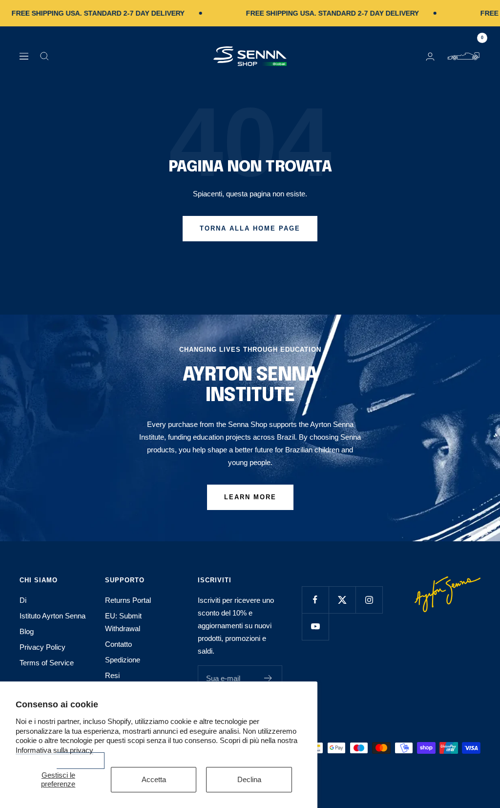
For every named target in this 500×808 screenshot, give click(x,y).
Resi (112, 675)
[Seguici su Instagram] (368, 599)
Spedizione (122, 660)
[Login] (430, 56)
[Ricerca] (44, 56)
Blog (27, 631)
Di (23, 600)
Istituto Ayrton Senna (52, 616)
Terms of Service (47, 663)
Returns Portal (128, 600)
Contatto (118, 644)
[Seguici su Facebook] (315, 599)
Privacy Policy (42, 647)
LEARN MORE (250, 497)
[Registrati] (268, 678)
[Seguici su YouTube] (315, 626)
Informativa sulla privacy (54, 750)
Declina (249, 779)
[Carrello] (463, 56)
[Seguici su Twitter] (342, 599)
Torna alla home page (250, 228)
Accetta (154, 779)
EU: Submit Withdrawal (123, 622)
